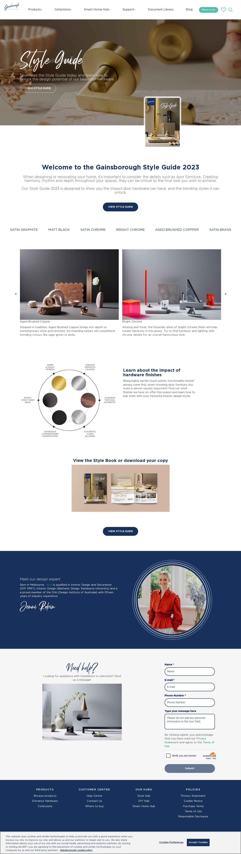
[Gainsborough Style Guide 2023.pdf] (162, 122)
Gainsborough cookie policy (76, 850)
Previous (16, 294)
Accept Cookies (198, 842)
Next (226, 294)
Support (127, 9)
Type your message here (180, 711)
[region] (120, 842)
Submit (189, 768)
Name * (169, 664)
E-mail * (169, 680)
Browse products (45, 796)
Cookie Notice (193, 801)
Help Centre (94, 796)
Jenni (49, 585)
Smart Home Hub (96, 9)
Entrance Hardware (45, 801)
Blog (187, 9)
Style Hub (143, 796)
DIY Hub (143, 801)
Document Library (159, 9)
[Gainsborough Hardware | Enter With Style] (11, 9)
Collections (64, 9)
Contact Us (94, 801)
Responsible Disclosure (193, 816)
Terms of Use (193, 811)
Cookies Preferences (171, 842)
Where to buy (208, 10)
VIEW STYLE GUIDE (38, 88)
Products (35, 9)
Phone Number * (175, 695)
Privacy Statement (193, 796)
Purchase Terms (193, 806)
